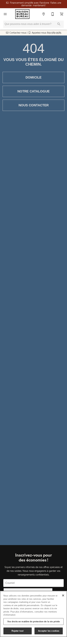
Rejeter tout (17, 631)
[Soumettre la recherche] (58, 24)
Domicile (33, 77)
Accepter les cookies (48, 631)
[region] (33, 614)
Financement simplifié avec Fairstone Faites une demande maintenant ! (35, 4)
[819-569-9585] (53, 14)
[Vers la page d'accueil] (22, 14)
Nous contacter (34, 105)
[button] (5, 14)
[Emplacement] (43, 14)
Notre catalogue (33, 91)
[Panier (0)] (62, 14)
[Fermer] (63, 595)
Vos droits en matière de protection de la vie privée (33, 621)
